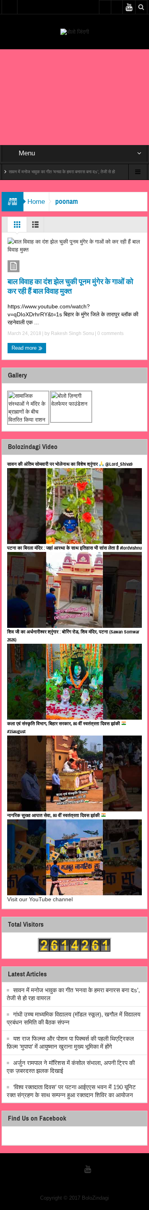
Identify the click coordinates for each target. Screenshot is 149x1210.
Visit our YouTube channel (40, 899)
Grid (17, 226)
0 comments (110, 333)
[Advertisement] (74, 97)
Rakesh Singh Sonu (72, 333)
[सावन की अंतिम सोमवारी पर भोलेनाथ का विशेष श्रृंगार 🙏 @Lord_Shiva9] (74, 506)
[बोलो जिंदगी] (74, 31)
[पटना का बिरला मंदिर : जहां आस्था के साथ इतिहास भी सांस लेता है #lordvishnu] (74, 590)
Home (36, 201)
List (35, 226)
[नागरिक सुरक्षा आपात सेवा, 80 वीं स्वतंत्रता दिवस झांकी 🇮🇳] (74, 857)
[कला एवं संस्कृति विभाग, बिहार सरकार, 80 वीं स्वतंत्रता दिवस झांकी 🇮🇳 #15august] (74, 773)
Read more (25, 348)
